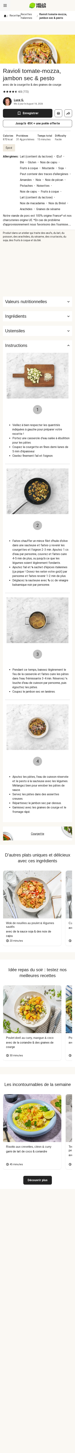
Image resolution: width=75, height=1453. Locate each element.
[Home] (5, 16)
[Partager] (68, 113)
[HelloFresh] (37, 5)
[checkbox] (4, 91)
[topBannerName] (37, 28)
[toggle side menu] (5, 5)
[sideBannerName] (37, 269)
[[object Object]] (58, 113)
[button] (37, 316)
